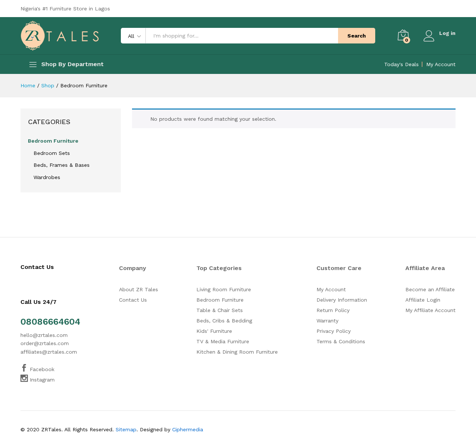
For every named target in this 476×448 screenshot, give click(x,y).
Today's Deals (401, 64)
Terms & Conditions (340, 341)
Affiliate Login (422, 300)
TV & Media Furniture (222, 341)
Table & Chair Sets (219, 310)
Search (356, 36)
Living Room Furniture (223, 289)
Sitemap (126, 429)
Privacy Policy (333, 331)
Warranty (327, 321)
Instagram (41, 380)
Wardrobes (46, 177)
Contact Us (133, 300)
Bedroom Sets (51, 153)
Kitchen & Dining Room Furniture (237, 352)
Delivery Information (341, 300)
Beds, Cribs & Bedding (224, 321)
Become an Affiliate (430, 289)
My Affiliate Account (430, 310)
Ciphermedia (187, 429)
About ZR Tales (138, 289)
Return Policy (333, 310)
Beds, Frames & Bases (61, 165)
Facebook (41, 369)
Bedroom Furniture (53, 141)
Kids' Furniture (214, 331)
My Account (441, 64)
